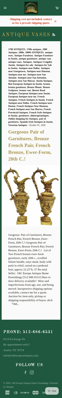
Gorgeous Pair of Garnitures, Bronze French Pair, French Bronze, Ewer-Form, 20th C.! (30, 145)
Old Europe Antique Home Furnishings (30, 383)
